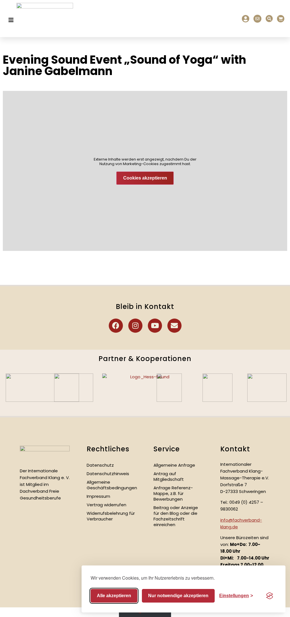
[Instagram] (135, 326)
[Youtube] (155, 326)
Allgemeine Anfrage (174, 465)
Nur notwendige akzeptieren (178, 595)
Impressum (98, 496)
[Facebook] (116, 326)
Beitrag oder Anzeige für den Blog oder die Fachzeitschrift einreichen (175, 516)
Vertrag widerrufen (106, 505)
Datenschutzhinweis (108, 474)
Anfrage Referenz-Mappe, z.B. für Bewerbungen (173, 493)
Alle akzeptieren (114, 595)
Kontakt (235, 449)
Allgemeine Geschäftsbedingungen (112, 485)
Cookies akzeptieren (145, 178)
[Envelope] (174, 326)
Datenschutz (100, 465)
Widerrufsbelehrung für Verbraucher (111, 516)
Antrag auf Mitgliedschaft (168, 476)
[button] (269, 18)
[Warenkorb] (280, 18)
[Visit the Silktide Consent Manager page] (269, 596)
